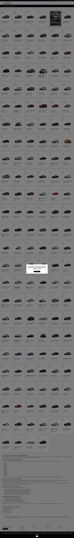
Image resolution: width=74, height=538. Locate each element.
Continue (37, 271)
